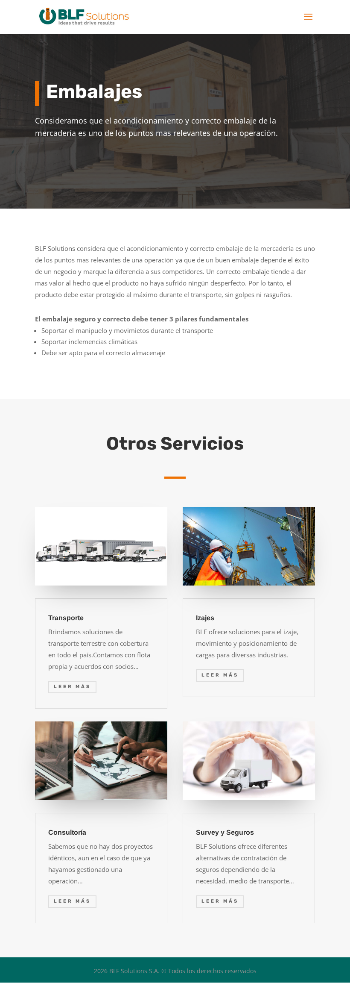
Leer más (220, 675)
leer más (72, 686)
